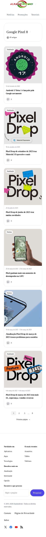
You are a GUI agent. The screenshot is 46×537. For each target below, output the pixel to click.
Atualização (10, 49)
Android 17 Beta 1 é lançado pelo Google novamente (20, 92)
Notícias (9, 232)
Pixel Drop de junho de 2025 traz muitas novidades (20, 213)
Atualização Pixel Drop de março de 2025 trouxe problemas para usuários (22, 335)
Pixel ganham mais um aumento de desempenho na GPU (21, 274)
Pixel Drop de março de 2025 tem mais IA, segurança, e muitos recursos (22, 396)
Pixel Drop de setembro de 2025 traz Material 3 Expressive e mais (21, 152)
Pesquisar (37, 493)
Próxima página (23, 419)
